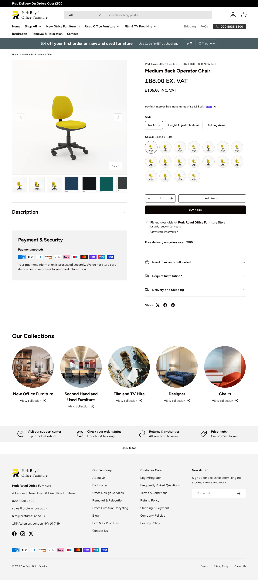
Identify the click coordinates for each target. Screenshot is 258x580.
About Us (99, 478)
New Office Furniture (61, 26)
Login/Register (150, 478)
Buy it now (195, 209)
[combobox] (138, 15)
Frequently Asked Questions (160, 485)
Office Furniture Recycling (110, 508)
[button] (243, 15)
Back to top (129, 448)
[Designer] (177, 367)
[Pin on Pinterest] (173, 305)
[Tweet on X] (157, 305)
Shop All (31, 26)
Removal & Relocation (47, 34)
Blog (95, 515)
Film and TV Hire (129, 393)
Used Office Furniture (100, 26)
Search (204, 566)
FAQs (204, 26)
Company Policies (152, 515)
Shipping (189, 26)
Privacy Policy (150, 523)
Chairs (225, 393)
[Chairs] (225, 367)
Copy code (208, 43)
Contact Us (100, 531)
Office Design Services (108, 493)
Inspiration (19, 34)
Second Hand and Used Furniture (81, 396)
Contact (72, 34)
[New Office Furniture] (33, 367)
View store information (164, 232)
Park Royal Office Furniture (161, 64)
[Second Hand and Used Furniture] (81, 367)
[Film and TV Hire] (129, 367)
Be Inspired (100, 485)
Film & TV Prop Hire (138, 26)
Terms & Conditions (153, 493)
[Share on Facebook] (165, 305)
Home (16, 26)
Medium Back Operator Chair (37, 54)
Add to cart (212, 198)
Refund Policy (149, 500)
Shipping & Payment (154, 508)
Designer (177, 393)
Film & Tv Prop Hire (105, 523)
